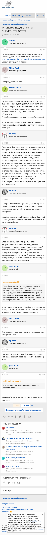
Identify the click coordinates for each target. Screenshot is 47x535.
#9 (44, 350)
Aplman (12, 190)
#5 (44, 199)
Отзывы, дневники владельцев (18, 443)
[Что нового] (38, 15)
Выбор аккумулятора (15, 457)
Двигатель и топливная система (18, 454)
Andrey (12, 133)
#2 (44, 77)
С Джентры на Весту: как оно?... (20, 438)
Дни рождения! (13, 466)
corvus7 (6, 35)
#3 (44, 97)
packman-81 (15, 266)
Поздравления (11, 471)
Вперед (25, 405)
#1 (44, 50)
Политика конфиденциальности (15, 509)
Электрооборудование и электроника (20, 462)
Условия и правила (9, 507)
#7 (44, 275)
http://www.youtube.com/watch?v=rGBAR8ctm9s (23, 59)
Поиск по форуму (25, 20)
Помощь (32, 509)
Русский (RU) (9, 503)
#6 (44, 237)
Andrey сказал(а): (10, 282)
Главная (7, 15)
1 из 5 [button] (17, 405)
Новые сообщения (9, 20)
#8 (44, 328)
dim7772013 (15, 87)
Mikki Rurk (14, 68)
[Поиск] (42, 15)
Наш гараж (10, 427)
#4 (44, 143)
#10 (43, 375)
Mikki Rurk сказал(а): (11, 381)
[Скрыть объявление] (42, 515)
